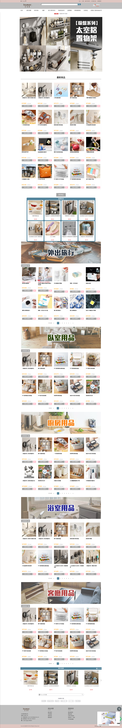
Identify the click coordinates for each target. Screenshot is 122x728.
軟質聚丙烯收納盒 (58, 395)
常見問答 (88, 1)
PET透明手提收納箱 (90, 368)
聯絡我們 (50, 717)
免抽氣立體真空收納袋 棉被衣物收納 (44, 284)
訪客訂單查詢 (71, 715)
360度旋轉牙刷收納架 (91, 124)
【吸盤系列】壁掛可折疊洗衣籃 (29, 97)
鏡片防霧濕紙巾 (73, 310)
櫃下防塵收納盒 (73, 97)
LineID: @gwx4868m (27, 720)
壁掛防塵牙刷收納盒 (58, 124)
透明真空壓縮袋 (25, 283)
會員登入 (70, 717)
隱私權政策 (70, 712)
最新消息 (94, 1)
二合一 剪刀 (71, 701)
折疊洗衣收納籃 (57, 480)
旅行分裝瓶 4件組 (90, 179)
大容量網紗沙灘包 (26, 179)
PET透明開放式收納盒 (27, 395)
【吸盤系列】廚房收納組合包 (28, 480)
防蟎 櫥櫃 (44, 701)
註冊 (83, 1)
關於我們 (50, 712)
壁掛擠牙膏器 (73, 124)
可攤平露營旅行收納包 (91, 97)
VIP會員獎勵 (70, 719)
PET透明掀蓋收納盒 (74, 368)
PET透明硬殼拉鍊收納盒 (75, 179)
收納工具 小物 (64, 701)
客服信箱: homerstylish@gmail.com (31, 717)
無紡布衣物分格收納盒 (75, 395)
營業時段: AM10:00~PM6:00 (29, 718)
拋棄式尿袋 (88, 283)
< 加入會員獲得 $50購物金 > (61, 13)
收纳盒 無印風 (50, 701)
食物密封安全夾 (89, 395)
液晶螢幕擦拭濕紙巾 (42, 152)
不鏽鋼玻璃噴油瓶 (90, 152)
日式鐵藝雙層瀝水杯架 (75, 480)
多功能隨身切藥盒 (58, 283)
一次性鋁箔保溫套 (26, 124)
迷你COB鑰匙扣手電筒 (91, 310)
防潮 (46, 694)
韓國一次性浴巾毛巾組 (43, 310)
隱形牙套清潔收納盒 (58, 152)
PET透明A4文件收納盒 (59, 179)
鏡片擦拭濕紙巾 (57, 310)
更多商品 (61, 195)
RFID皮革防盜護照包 (42, 124)
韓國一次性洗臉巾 (74, 283)
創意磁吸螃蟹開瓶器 (74, 152)
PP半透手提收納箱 (42, 395)
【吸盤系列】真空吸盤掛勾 (44, 97)
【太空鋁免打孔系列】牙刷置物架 (77, 566)
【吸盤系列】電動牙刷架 (91, 565)
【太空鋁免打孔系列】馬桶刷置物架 (61, 566)
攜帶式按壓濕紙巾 (26, 310)
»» (72, 408)
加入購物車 (27, 133)
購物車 (99, 1)
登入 (80, 1)
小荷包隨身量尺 (57, 97)
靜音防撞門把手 (25, 152)
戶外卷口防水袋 (41, 179)
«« (53, 323)
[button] (26, 44)
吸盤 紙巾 (57, 701)
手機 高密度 (77, 701)
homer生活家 (24, 726)
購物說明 (70, 714)
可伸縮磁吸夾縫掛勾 (90, 480)
